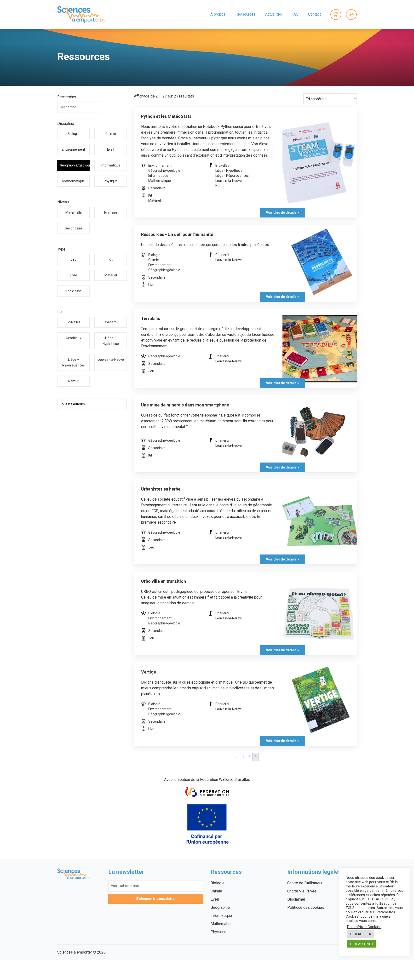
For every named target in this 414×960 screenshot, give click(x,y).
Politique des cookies (305, 907)
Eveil (110, 149)
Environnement (73, 149)
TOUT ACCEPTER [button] (361, 944)
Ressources (245, 14)
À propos (218, 14)
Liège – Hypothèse (111, 341)
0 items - (335, 14)
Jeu (73, 259)
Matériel (110, 275)
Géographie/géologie (74, 165)
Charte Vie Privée (301, 891)
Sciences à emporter (81, 14)
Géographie (220, 907)
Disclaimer (296, 899)
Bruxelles (73, 322)
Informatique (111, 165)
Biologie (74, 134)
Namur (73, 381)
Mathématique (73, 181)
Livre (73, 275)
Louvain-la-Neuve (111, 359)
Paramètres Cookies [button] (364, 927)
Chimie (110, 134)
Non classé (73, 291)
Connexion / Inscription (351, 14)
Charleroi (110, 322)
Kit (111, 259)
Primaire (110, 212)
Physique (111, 181)
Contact (314, 14)
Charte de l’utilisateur (304, 883)
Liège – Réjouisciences (73, 362)
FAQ (295, 14)
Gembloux (73, 338)
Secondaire (73, 228)
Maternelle (73, 212)
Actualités (273, 14)
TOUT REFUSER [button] (360, 934)
